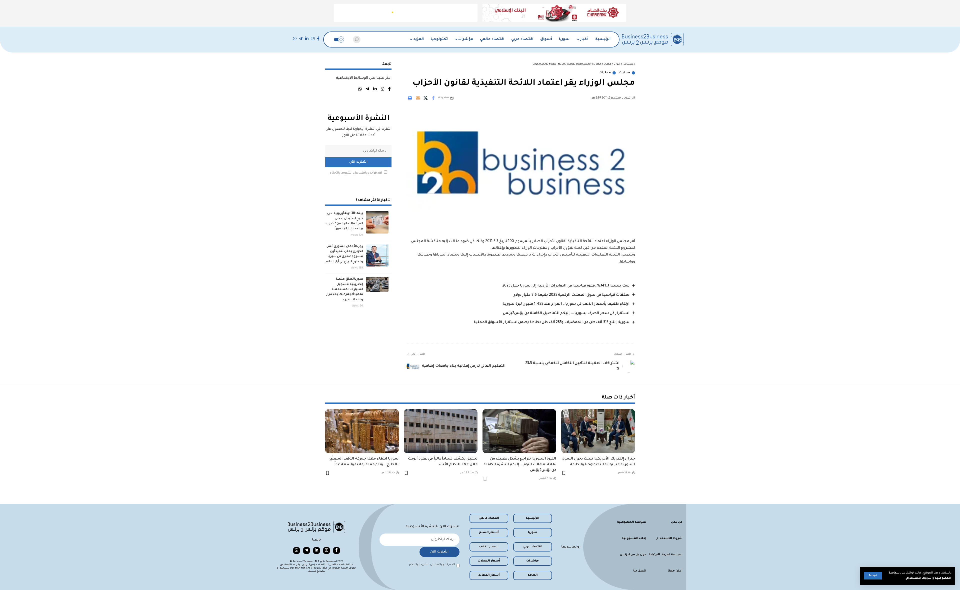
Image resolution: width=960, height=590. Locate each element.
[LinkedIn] (307, 38)
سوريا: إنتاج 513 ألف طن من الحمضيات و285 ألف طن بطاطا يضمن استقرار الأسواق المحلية (552, 322)
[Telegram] (301, 38)
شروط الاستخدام (918, 578)
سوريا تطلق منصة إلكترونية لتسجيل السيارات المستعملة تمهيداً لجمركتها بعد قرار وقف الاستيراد (344, 289)
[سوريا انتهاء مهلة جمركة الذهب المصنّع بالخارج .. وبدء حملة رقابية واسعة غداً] (362, 431)
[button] (873, 576)
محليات (624, 72)
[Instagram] (313, 38)
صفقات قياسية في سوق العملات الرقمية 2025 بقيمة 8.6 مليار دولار (572, 295)
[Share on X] (425, 98)
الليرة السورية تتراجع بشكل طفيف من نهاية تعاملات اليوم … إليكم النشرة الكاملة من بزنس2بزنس (520, 464)
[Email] (417, 98)
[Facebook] (318, 38)
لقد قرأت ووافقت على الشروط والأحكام (356, 173)
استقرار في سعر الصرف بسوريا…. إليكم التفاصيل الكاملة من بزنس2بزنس (566, 314)
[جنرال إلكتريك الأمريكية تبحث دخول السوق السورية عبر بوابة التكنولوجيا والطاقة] (598, 431)
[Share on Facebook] (433, 98)
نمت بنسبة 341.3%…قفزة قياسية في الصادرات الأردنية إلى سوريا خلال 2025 (566, 286)
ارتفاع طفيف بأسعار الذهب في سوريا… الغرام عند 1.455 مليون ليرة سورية (566, 304)
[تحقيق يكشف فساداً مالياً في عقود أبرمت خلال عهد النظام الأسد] (441, 431)
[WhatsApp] (295, 38)
